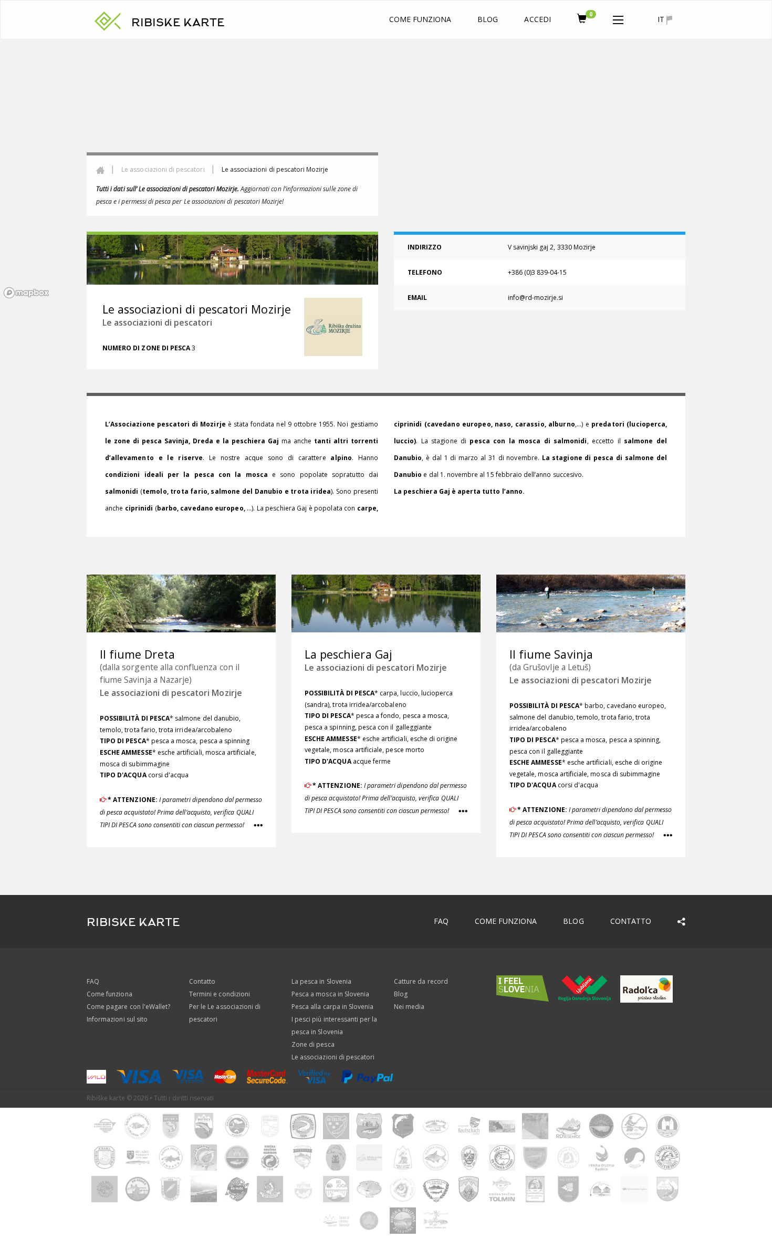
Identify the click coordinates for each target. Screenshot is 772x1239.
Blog (487, 19)
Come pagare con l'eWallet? (128, 1006)
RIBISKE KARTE (178, 22)
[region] (386, 170)
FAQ (441, 921)
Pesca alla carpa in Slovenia (332, 1006)
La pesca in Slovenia (321, 981)
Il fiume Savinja (551, 654)
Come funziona (420, 19)
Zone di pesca (313, 1044)
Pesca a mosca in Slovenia (330, 994)
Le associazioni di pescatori (162, 169)
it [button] (662, 19)
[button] (618, 18)
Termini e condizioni (219, 994)
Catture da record (421, 981)
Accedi (537, 19)
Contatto (630, 921)
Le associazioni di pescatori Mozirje (171, 693)
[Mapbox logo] (26, 293)
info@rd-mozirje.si (536, 297)
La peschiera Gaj (348, 654)
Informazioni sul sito (117, 1019)
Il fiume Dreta (137, 654)
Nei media (409, 1006)
